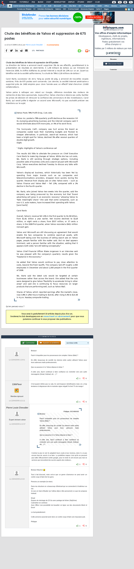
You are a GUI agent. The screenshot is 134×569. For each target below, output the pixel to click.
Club (97, 2)
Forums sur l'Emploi (24, 9)
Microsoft (57, 6)
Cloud (39, 6)
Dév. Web (72, 6)
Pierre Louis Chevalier (34, 45)
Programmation (89, 6)
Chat (48, 2)
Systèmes (123, 6)
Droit (89, 2)
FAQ (33, 2)
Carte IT (99, 9)
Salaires (58, 9)
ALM (49, 6)
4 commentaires (53, 45)
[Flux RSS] (126, 9)
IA (44, 6)
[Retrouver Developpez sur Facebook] (132, 9)
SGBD (99, 6)
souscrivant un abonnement (56, 316)
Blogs (40, 2)
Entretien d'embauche (45, 9)
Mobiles (114, 6)
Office (106, 6)
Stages (106, 9)
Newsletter (59, 2)
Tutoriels (24, 2)
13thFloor (17, 384)
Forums (12, 2)
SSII (64, 9)
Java (64, 6)
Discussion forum (114, 64)
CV (34, 9)
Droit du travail (73, 9)
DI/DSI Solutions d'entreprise (23, 6)
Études (80, 2)
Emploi (71, 2)
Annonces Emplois (87, 9)
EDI (80, 6)
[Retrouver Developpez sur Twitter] (129, 9)
